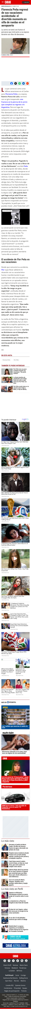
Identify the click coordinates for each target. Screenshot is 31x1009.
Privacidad (17, 988)
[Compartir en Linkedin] (23, 83)
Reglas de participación (11, 991)
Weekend (15, 968)
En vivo (26, 2)
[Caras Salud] (15, 939)
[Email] (27, 83)
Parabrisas (22, 968)
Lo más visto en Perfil (12, 888)
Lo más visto (7, 840)
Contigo (23, 975)
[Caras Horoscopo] (15, 947)
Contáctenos (8, 988)
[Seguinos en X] (13, 960)
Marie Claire (24, 965)
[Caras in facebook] (9, 960)
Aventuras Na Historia (10, 978)
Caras (17, 975)
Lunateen (12, 971)
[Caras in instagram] (4, 960)
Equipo (24, 988)
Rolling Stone (23, 978)
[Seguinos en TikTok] (17, 960)
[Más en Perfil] (11, 702)
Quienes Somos (20, 985)
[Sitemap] (26, 960)
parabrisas (15, 787)
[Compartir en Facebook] (11, 83)
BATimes (19, 971)
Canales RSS (10, 985)
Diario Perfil (7, 965)
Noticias (15, 965)
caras (15, 758)
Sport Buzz (8, 981)
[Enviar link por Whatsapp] (19, 83)
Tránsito (24, 991)
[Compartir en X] (15, 83)
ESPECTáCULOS (5, 6)
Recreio (16, 981)
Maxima (23, 981)
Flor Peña (16, 360)
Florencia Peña (6, 360)
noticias (15, 707)
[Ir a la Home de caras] (8, 3)
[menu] (2, 2)
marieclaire (15, 733)
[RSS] (22, 960)
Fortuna (7, 968)
